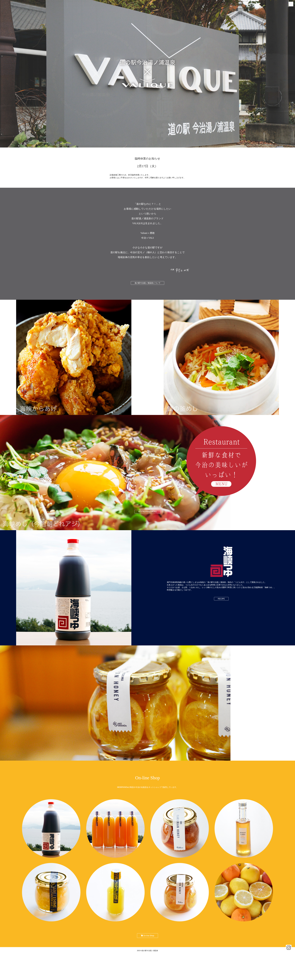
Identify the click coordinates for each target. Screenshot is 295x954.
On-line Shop (148, 935)
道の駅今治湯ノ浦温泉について (147, 283)
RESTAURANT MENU (147, 511)
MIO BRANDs (147, 742)
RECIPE (221, 598)
